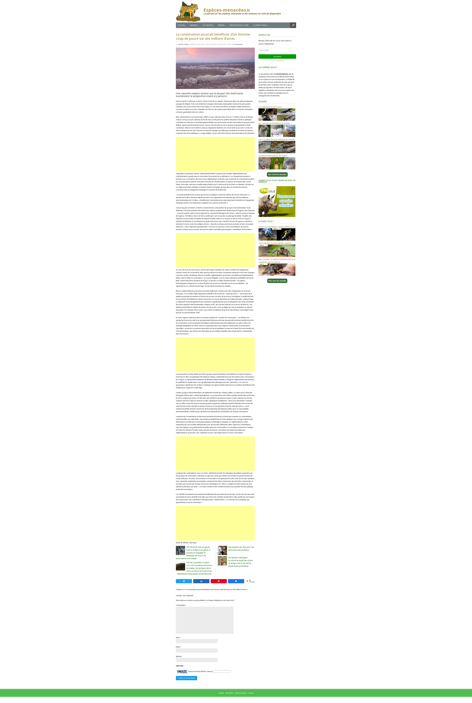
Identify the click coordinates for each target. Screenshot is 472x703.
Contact (251, 693)
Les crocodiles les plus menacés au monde (276, 139)
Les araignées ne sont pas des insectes (274, 243)
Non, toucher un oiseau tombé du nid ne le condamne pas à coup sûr (276, 260)
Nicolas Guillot (184, 44)
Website (179, 656)
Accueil (181, 25)
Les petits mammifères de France (272, 156)
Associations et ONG (238, 25)
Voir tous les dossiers (277, 174)
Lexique (221, 693)
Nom (177, 637)
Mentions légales (241, 693)
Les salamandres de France (270, 107)
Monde (221, 25)
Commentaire (180, 605)
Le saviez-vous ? (260, 25)
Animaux (193, 25)
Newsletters (229, 693)
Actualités (208, 25)
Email (178, 647)
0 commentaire (238, 44)
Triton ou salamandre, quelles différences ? (277, 227)
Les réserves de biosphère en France (274, 123)
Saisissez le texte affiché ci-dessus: (200, 671)
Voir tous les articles (277, 281)
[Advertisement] (215, 154)
